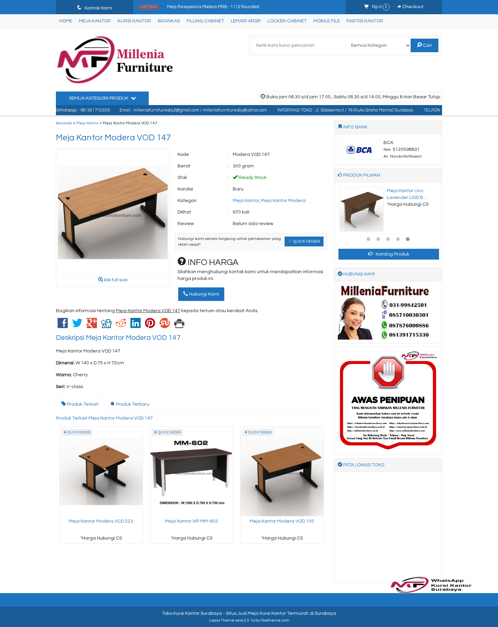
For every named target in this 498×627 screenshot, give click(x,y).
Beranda (64, 123)
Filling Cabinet (205, 21)
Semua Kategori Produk (99, 98)
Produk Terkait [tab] (82, 404)
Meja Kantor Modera (283, 200)
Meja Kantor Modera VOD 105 (282, 521)
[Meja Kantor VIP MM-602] (191, 471)
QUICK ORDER (306, 241)
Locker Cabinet (287, 21)
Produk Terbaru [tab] (132, 404)
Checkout (412, 6)
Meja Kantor (95, 21)
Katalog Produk (392, 254)
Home (65, 21)
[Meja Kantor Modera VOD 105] (282, 471)
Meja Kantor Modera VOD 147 (113, 137)
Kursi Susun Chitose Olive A (194, 7)
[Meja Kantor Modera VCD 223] (101, 471)
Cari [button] (427, 45)
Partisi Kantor (365, 21)
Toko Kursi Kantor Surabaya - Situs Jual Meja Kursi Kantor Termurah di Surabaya (249, 613)
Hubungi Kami (203, 294)
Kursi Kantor (134, 21)
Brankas (169, 21)
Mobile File (326, 21)
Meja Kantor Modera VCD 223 (101, 521)
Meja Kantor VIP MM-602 (191, 521)
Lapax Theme (221, 620)
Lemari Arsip (246, 21)
